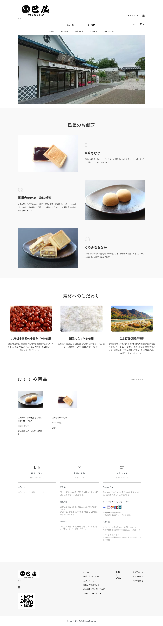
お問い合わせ (108, 31)
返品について (88, 580)
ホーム (52, 31)
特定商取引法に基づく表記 (94, 589)
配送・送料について (91, 576)
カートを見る (138, 576)
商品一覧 (70, 25)
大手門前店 (78, 31)
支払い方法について (91, 584)
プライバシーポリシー (92, 593)
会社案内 (91, 25)
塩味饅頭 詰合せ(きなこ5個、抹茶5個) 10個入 (30, 419)
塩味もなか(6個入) (59, 417)
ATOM (118, 578)
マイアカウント (132, 15)
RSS (118, 572)
